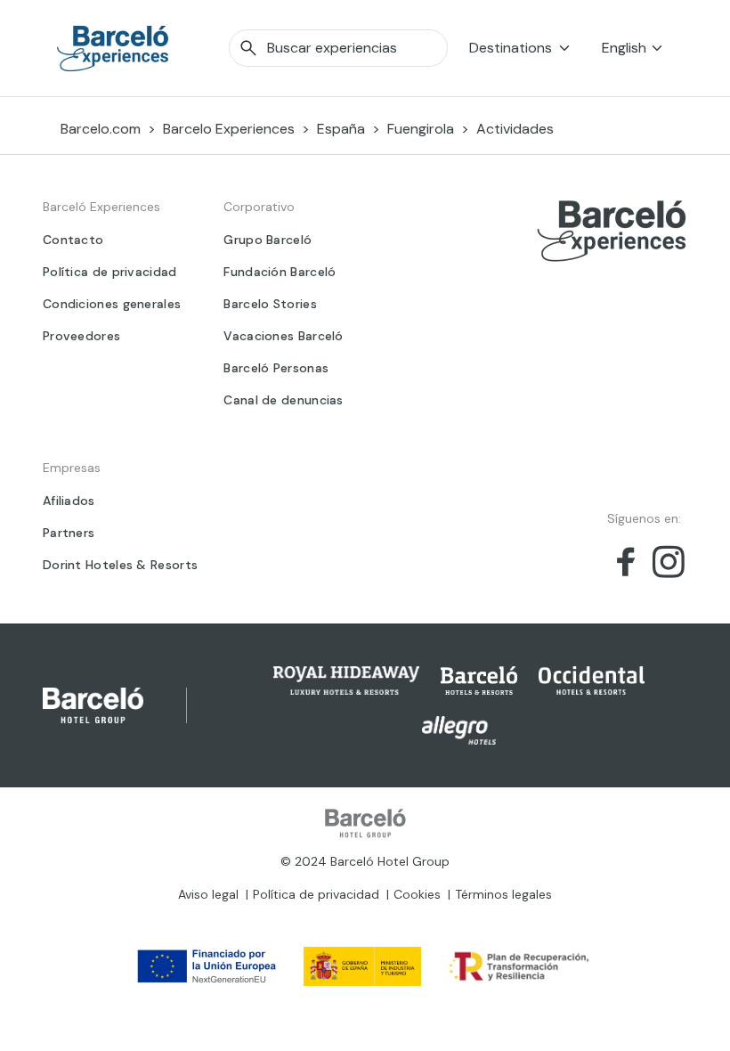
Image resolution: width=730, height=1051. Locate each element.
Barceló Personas (275, 368)
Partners (68, 533)
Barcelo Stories (270, 304)
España (341, 128)
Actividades (515, 128)
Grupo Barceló (267, 240)
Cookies (417, 894)
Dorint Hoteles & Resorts (120, 565)
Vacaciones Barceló (283, 336)
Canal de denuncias (283, 400)
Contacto (73, 240)
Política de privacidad (110, 272)
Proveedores (81, 336)
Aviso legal (208, 894)
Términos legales (503, 894)
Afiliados (69, 501)
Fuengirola (420, 128)
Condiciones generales (112, 304)
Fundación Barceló (279, 272)
